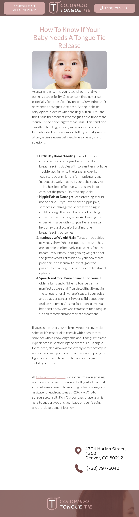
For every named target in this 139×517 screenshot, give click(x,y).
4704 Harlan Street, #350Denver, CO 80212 (105, 453)
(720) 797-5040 (103, 468)
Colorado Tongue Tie (51, 377)
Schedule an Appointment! (24, 8)
